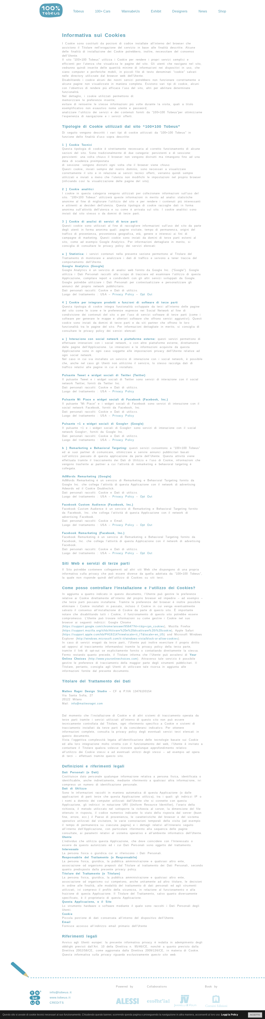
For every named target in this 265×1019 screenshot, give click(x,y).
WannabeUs (131, 11)
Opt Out (146, 294)
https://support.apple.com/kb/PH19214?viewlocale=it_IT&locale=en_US (113, 634)
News (203, 11)
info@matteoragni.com (87, 703)
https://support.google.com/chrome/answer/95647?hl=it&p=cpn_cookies (113, 626)
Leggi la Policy (229, 1014)
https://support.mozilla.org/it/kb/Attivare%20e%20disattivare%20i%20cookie (117, 630)
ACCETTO (255, 1015)
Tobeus (78, 11)
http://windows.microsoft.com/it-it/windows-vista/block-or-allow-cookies (127, 638)
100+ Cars (102, 11)
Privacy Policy (123, 294)
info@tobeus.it (61, 992)
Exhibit (156, 11)
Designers (179, 11)
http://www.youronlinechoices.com (113, 658)
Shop (222, 11)
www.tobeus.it (60, 997)
